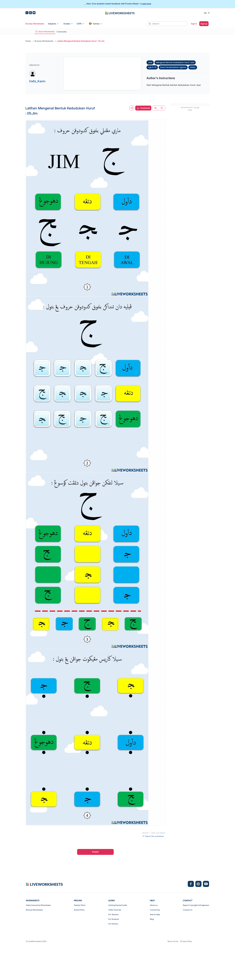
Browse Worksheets (34, 23)
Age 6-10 (152, 67)
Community (155, 910)
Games (96, 23)
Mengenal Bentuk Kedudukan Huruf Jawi (175, 62)
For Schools (113, 923)
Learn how (146, 3)
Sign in (194, 23)
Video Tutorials (114, 910)
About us (154, 905)
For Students (113, 919)
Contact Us (187, 910)
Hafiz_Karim (37, 81)
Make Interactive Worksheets (38, 905)
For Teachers (113, 914)
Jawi (150, 62)
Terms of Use (172, 941)
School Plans (79, 910)
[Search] (150, 23)
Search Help (155, 914)
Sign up (203, 23)
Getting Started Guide (117, 905)
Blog (152, 919)
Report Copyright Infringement (196, 905)
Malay (193, 67)
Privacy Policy (186, 941)
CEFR (79, 23)
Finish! (95, 852)
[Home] (120, 13)
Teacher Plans (79, 905)
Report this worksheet (154, 836)
